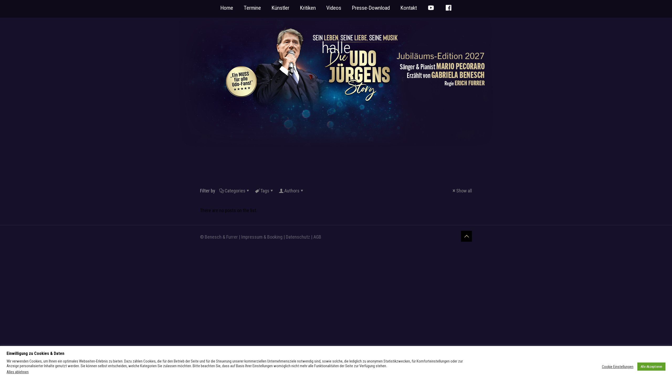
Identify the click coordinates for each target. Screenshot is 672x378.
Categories (235, 190)
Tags (264, 190)
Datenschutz (298, 237)
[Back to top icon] (466, 236)
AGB (317, 237)
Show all (464, 190)
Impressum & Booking (261, 237)
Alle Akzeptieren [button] (651, 367)
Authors (292, 190)
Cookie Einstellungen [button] (617, 366)
